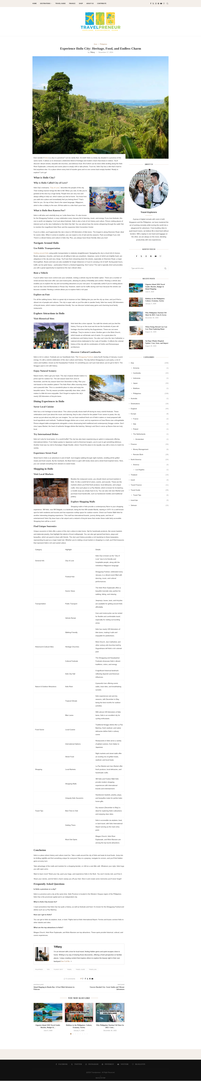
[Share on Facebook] (85, 979)
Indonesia (151, 378)
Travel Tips (151, 495)
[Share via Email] (92, 979)
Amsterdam (152, 439)
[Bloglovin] (164, 3)
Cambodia (151, 373)
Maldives (151, 388)
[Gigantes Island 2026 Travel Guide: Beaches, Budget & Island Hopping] (48, 1012)
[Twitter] (153, 3)
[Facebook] (150, 3)
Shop (81, 3)
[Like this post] (82, 979)
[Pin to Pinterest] (90, 979)
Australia (150, 398)
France (151, 419)
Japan (151, 383)
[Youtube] (161, 3)
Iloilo (46, 158)
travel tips (150, 500)
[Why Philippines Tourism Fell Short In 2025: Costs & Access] (110, 1012)
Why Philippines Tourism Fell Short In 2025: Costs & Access (155, 314)
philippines (39, 969)
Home (34, 3)
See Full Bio (65, 961)
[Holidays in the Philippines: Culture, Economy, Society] (79, 1012)
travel (69, 969)
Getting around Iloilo (41, 253)
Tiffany (92, 52)
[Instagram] (156, 3)
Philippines (151, 393)
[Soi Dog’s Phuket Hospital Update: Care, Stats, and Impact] (136, 344)
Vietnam (150, 505)
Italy (151, 424)
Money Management (151, 449)
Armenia (151, 368)
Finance (72, 3)
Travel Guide (60, 3)
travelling (93, 969)
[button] (37, 1019)
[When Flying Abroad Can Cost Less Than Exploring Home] (136, 330)
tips (48, 969)
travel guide (80, 969)
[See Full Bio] (71, 961)
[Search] (167, 3)
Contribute (101, 3)
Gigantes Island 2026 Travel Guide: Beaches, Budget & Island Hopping (155, 287)
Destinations (45, 3)
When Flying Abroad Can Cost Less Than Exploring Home (156, 328)
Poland (151, 429)
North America (150, 459)
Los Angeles (152, 470)
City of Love (54, 188)
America (151, 465)
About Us (90, 3)
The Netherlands (151, 434)
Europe (150, 414)
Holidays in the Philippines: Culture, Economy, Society (155, 300)
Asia (150, 363)
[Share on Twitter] (87, 979)
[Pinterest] (158, 3)
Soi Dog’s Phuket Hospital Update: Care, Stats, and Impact (156, 342)
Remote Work (151, 454)
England (150, 409)
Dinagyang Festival (86, 357)
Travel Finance (150, 485)
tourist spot (58, 969)
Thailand (150, 475)
